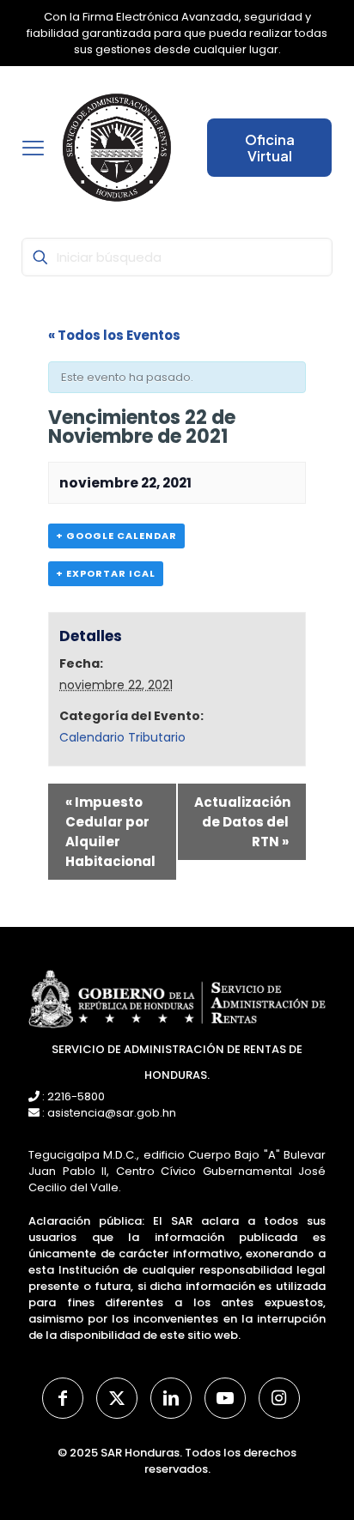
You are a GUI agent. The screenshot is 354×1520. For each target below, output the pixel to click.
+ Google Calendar (116, 535)
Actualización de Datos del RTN (242, 822)
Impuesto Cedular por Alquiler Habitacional (110, 831)
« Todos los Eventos (114, 335)
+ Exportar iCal (106, 573)
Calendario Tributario (122, 737)
